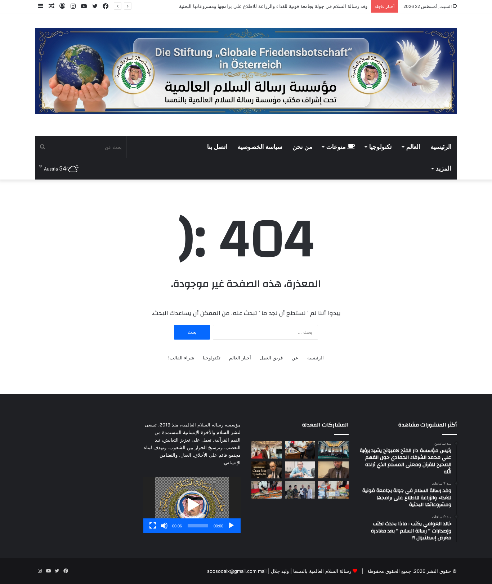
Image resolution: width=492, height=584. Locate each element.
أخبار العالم (240, 357)
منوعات (336, 147)
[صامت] (164, 525)
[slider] (198, 525)
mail (262, 571)
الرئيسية (441, 147)
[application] (192, 505)
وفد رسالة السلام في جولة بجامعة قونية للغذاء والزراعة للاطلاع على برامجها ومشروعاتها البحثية (273, 6)
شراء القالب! (181, 357)
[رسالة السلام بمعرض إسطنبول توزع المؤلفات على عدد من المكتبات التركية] (333, 490)
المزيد (443, 168)
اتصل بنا (217, 147)
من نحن (302, 147)
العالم (413, 147)
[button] (192, 505)
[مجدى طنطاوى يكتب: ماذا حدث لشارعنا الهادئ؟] (266, 470)
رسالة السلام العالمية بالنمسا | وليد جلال (310, 571)
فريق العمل (271, 357)
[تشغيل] (231, 525)
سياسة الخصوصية (260, 147)
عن (295, 357)
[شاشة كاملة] (152, 525)
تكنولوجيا (380, 147)
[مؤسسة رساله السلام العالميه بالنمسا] (246, 71)
